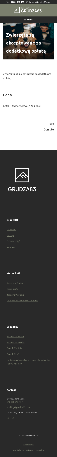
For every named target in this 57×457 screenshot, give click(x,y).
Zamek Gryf (13, 354)
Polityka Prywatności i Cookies (22, 300)
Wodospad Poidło (15, 342)
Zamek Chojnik (14, 348)
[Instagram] (8, 418)
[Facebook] (13, 418)
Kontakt (11, 247)
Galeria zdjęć (13, 241)
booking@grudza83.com (18, 407)
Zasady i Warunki (15, 294)
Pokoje (10, 235)
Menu (30, 20)
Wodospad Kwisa (15, 336)
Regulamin (28, 444)
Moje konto (13, 288)
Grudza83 (11, 229)
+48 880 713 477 (15, 402)
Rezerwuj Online (15, 283)
